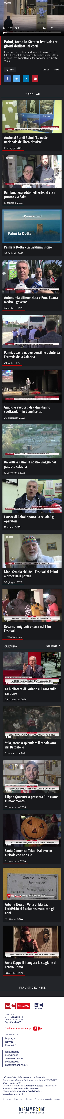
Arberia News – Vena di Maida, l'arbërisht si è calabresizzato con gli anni (29, 908)
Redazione (7, 1099)
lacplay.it (10, 1038)
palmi (56, 69)
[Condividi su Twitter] (16, 79)
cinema (46, 69)
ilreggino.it (11, 1055)
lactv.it (9, 1041)
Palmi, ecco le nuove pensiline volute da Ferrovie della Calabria (32, 354)
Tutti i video (52, 645)
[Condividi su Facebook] (6, 79)
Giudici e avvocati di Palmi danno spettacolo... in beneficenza (27, 409)
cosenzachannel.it (15, 1058)
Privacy (29, 1099)
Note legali (19, 1099)
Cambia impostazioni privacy (47, 1099)
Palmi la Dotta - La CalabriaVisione (28, 247)
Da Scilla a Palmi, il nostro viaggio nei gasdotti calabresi (30, 464)
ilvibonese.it (12, 1061)
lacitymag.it (12, 1051)
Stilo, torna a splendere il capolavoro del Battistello (30, 744)
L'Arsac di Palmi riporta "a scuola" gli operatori (29, 518)
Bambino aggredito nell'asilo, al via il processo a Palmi (29, 194)
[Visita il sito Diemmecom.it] (32, 1114)
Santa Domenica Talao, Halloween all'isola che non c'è (28, 852)
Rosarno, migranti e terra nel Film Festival (27, 628)
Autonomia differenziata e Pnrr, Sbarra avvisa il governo (31, 299)
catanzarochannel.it (16, 1064)
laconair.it (10, 1045)
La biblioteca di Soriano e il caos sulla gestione (30, 691)
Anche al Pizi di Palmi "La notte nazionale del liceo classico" (26, 139)
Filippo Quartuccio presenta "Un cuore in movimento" (31, 798)
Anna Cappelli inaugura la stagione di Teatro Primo (30, 964)
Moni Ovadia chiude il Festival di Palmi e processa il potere (31, 573)
